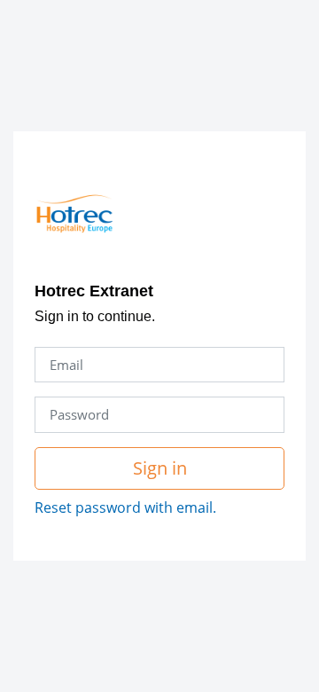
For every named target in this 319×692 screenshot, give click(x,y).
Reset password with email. (125, 507)
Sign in (160, 468)
